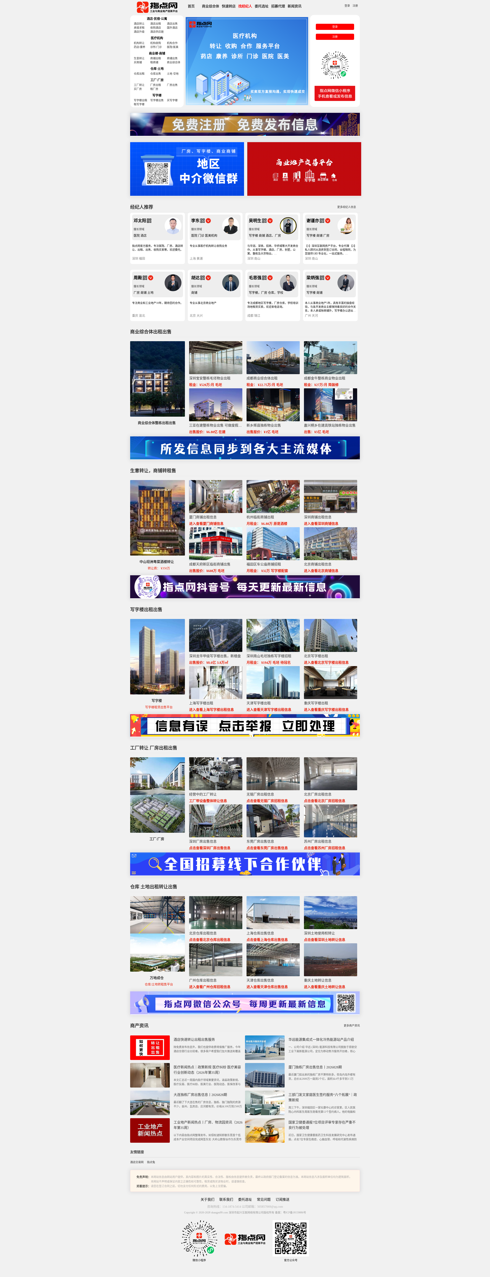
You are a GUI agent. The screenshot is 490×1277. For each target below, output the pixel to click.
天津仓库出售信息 (260, 980)
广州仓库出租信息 (203, 980)
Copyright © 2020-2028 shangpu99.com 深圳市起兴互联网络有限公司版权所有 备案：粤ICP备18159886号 (245, 1212)
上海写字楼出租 (201, 703)
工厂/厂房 (156, 839)
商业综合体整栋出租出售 (157, 423)
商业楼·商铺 (157, 53)
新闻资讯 (294, 6)
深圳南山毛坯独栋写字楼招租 (269, 656)
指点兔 (151, 1162)
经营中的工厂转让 (203, 794)
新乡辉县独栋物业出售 (264, 425)
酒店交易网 (137, 1162)
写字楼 (157, 95)
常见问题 (264, 1199)
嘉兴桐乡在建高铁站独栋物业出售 (330, 425)
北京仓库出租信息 (203, 933)
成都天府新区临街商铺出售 (209, 564)
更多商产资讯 (352, 1025)
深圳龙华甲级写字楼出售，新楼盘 (215, 656)
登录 (347, 5)
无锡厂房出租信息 (260, 794)
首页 (191, 6)
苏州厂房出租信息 (318, 841)
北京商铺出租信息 (318, 564)
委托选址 (262, 6)
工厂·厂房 (157, 80)
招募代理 (278, 6)
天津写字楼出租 (259, 703)
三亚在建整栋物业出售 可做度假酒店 (215, 425)
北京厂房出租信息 (318, 794)
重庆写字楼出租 (316, 703)
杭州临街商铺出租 (260, 517)
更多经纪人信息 (346, 207)
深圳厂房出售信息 (203, 841)
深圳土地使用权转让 (319, 933)
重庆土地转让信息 (318, 980)
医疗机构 (157, 38)
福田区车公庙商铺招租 (264, 564)
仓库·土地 (157, 68)
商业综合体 (210, 6)
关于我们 (207, 1199)
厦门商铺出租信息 (203, 517)
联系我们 (226, 1199)
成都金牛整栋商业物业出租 (324, 378)
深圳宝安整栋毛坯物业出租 (209, 378)
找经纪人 (245, 6)
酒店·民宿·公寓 (157, 18)
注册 (355, 5)
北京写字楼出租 (316, 656)
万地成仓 (157, 978)
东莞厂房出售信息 (260, 841)
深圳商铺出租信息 (318, 517)
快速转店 (229, 6)
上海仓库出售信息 (260, 933)
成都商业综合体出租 (262, 378)
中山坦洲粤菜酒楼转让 (157, 562)
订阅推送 (282, 1199)
